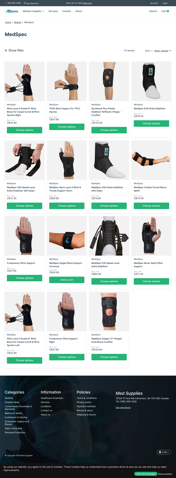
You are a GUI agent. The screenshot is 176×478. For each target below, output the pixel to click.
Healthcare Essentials (52, 398)
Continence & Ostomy (16, 417)
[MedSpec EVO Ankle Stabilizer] (151, 81)
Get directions (32, 3)
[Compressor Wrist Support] (24, 236)
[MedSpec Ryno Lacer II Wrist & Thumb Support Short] (67, 160)
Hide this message (145, 473)
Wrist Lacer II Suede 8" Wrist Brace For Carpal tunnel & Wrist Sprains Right (23, 111)
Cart (166, 11)
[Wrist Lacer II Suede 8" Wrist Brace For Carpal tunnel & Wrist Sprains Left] (24, 311)
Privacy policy (84, 402)
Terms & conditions (87, 398)
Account (154, 3)
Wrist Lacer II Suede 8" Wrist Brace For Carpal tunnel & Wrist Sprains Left (23, 342)
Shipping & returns (86, 414)
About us (45, 414)
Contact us (46, 410)
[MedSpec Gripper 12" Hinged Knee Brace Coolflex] (109, 311)
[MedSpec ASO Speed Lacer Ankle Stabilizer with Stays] (24, 160)
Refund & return (85, 410)
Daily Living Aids (13, 428)
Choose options (24, 130)
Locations (46, 406)
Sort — (149, 50)
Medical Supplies (32, 11)
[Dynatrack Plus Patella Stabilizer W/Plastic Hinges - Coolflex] (109, 81)
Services (53, 11)
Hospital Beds (12, 402)
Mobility (9, 398)
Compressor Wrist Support (21, 263)
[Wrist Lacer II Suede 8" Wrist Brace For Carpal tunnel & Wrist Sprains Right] (24, 81)
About (78, 11)
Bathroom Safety (13, 413)
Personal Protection (15, 432)
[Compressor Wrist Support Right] (67, 311)
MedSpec (11, 104)
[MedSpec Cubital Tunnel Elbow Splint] (151, 160)
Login (165, 3)
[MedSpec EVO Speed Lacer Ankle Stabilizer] (109, 236)
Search (153, 11)
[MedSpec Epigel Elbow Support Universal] (67, 236)
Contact (66, 11)
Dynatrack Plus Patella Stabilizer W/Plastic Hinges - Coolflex (106, 111)
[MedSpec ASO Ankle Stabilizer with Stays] (109, 160)
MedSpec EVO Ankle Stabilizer (149, 108)
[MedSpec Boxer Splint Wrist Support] (151, 236)
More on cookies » (165, 474)
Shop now (87, 3)
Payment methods (86, 406)
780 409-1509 (14, 3)
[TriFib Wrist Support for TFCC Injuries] (67, 81)
